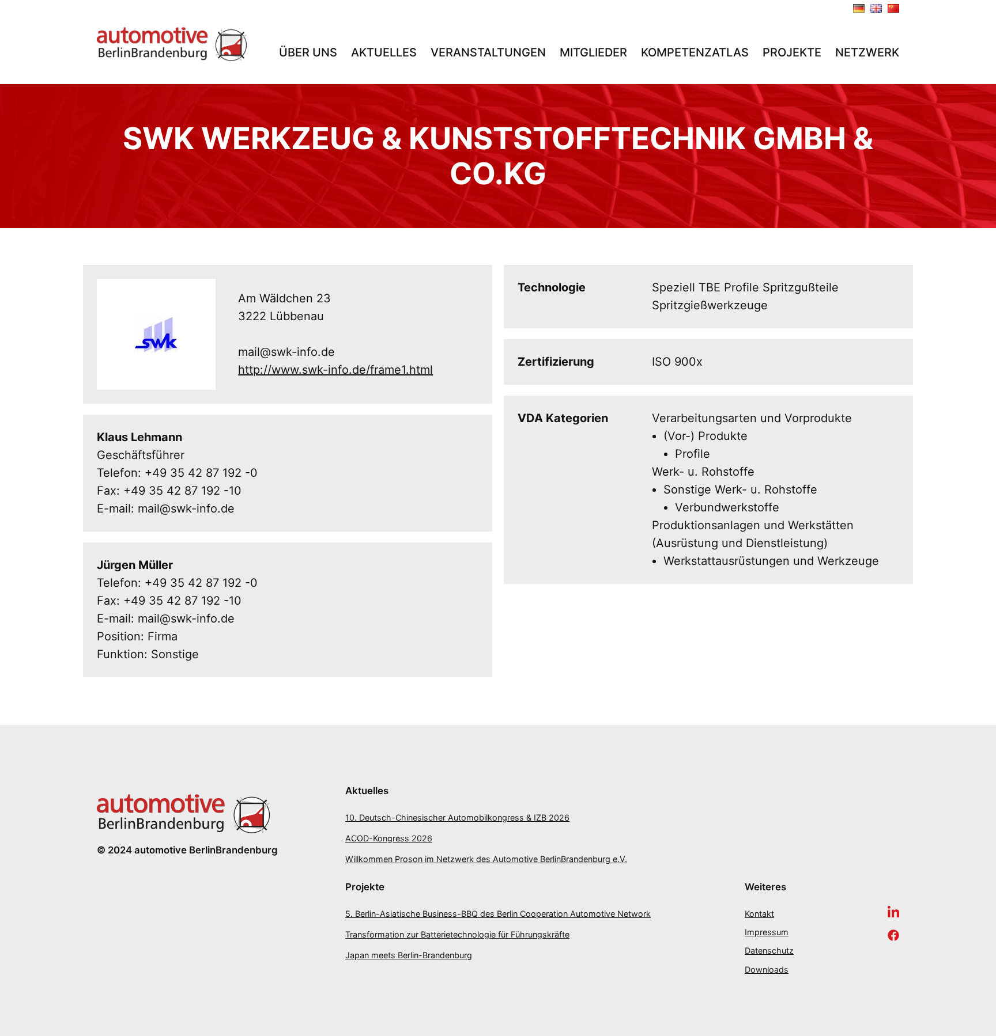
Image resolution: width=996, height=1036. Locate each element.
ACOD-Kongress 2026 (388, 838)
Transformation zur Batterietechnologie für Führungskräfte (457, 934)
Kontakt (759, 914)
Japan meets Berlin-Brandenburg (408, 955)
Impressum (766, 932)
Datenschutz (769, 950)
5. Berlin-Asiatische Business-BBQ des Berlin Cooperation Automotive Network (498, 914)
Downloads (766, 969)
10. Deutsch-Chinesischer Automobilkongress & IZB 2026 (457, 817)
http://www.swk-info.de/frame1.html (335, 370)
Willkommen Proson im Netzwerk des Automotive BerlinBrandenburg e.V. (486, 859)
